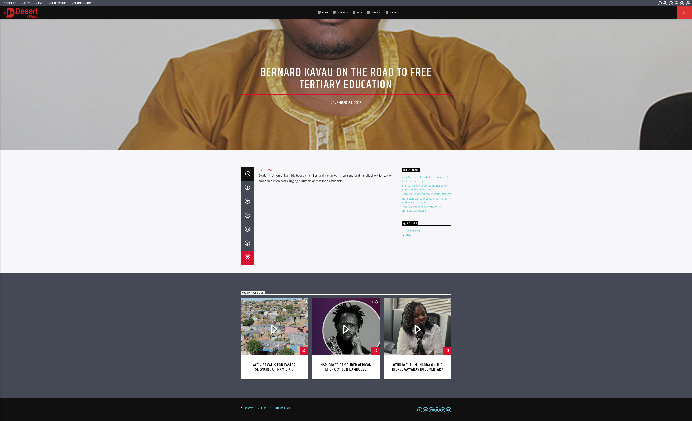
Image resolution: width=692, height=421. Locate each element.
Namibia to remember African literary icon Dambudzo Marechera (346, 369)
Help (409, 235)
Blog (263, 409)
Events (394, 12)
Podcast (376, 12)
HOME (325, 12)
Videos (27, 3)
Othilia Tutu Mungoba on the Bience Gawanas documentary (417, 367)
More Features (58, 3)
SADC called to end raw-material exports (426, 194)
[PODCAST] (266, 170)
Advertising (413, 230)
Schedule (11, 3)
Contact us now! (83, 3)
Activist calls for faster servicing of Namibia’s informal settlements (274, 369)
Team (40, 3)
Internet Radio (282, 409)
